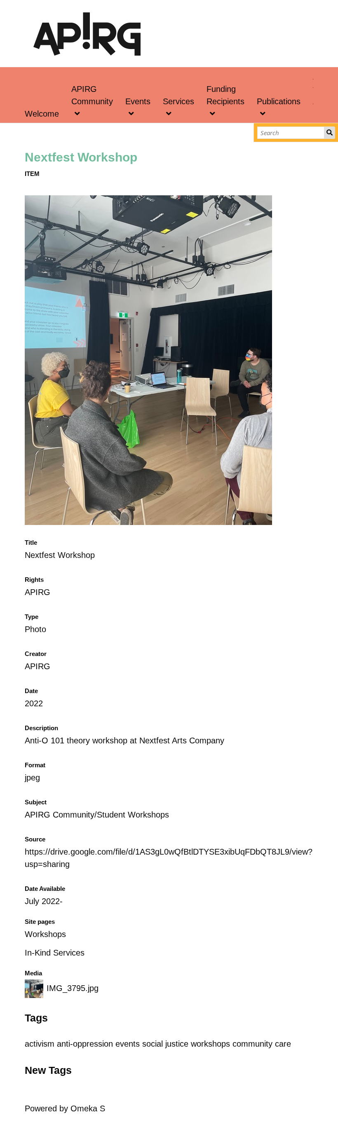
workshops (210, 1043)
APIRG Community (92, 95)
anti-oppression (85, 1043)
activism (39, 1043)
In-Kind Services (54, 952)
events (127, 1043)
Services (178, 101)
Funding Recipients (225, 95)
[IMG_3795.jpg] (148, 522)
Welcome (42, 113)
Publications (278, 101)
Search (329, 133)
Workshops (45, 934)
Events (137, 101)
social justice (165, 1043)
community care (261, 1043)
